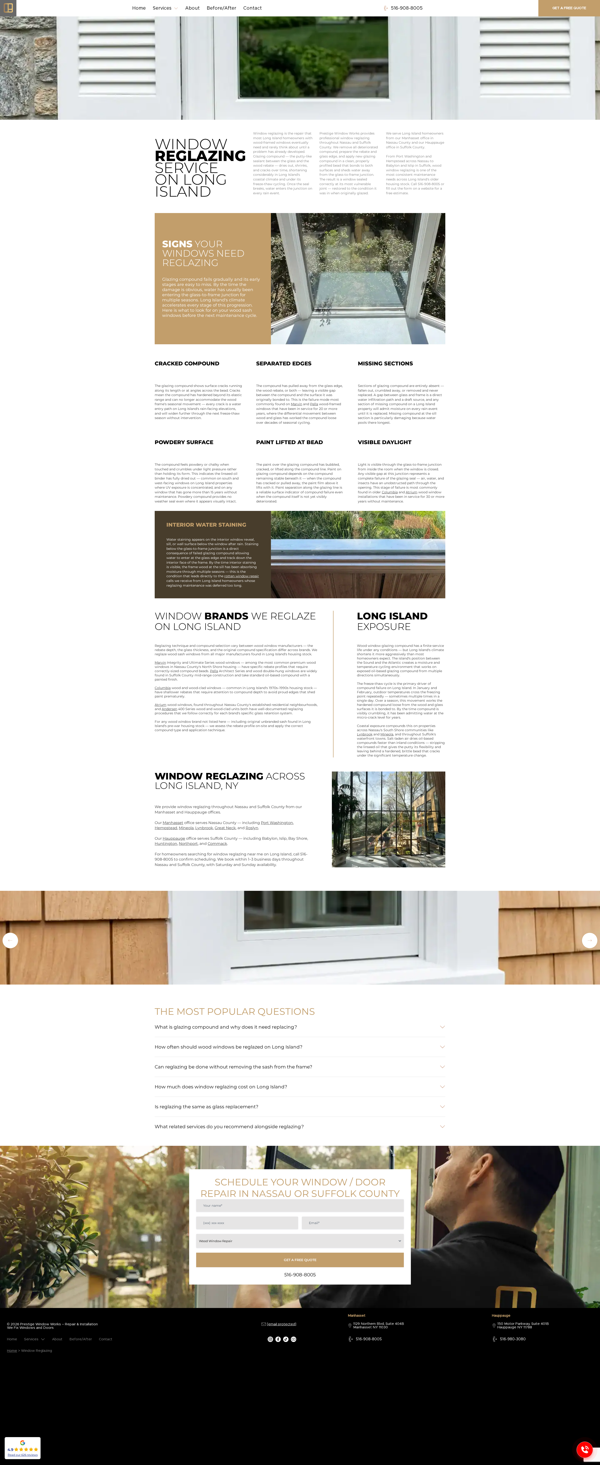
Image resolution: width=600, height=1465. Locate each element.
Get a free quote (569, 8)
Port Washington (277, 823)
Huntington (166, 843)
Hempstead (166, 828)
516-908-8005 (407, 8)
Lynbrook (364, 734)
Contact (252, 8)
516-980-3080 (513, 1339)
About (192, 8)
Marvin (296, 404)
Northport (188, 843)
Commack (217, 843)
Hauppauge (174, 838)
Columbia (390, 492)
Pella (314, 404)
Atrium (411, 492)
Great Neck (225, 828)
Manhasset (173, 823)
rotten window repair (241, 576)
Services (162, 8)
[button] (590, 940)
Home (139, 8)
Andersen (169, 709)
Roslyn (252, 828)
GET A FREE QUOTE (300, 1260)
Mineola (386, 734)
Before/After (221, 8)
